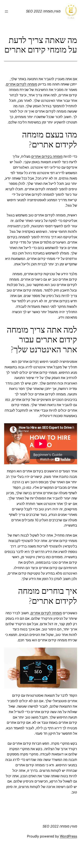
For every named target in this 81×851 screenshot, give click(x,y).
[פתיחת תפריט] (6, 11)
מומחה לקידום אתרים (21, 84)
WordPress (68, 836)
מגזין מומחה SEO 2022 (43, 11)
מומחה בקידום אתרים (47, 156)
